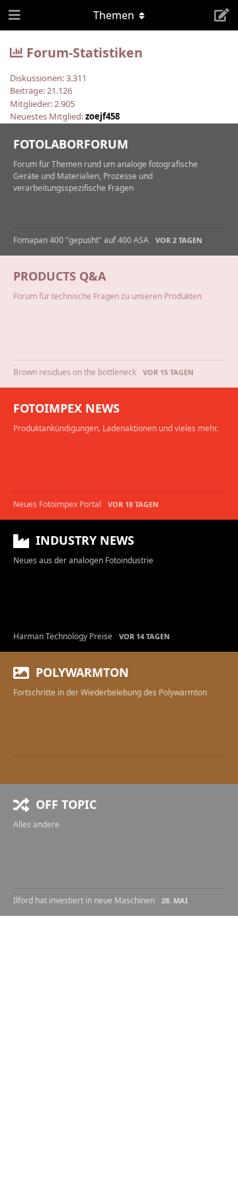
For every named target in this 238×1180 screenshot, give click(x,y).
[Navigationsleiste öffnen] (13, 15)
